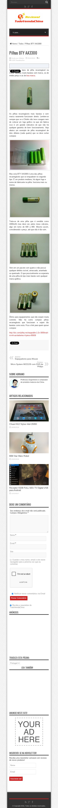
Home (14, 44)
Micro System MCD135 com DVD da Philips (27, 364)
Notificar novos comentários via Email (29, 594)
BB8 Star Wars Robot (19, 456)
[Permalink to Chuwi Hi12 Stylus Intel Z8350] (29, 421)
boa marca (30, 76)
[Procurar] (46, 2)
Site (11, 551)
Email (12, 543)
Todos (21, 44)
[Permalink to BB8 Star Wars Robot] (29, 453)
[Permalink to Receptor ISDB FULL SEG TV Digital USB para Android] (29, 484)
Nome (12, 535)
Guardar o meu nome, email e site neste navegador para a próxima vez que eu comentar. (27, 562)
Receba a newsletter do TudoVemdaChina (21, 606)
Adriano (21, 58)
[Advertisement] (29, 634)
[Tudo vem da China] (29, 20)
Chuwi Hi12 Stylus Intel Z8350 (23, 424)
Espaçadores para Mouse (26, 358)
